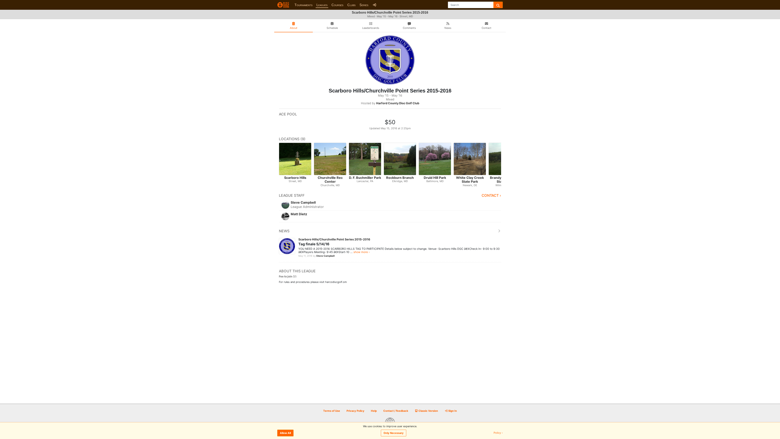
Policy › (498, 433)
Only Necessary (394, 433)
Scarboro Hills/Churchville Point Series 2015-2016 (334, 239)
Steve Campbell (325, 255)
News (284, 231)
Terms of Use (331, 410)
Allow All (285, 433)
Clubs (351, 5)
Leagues (321, 5)
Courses (337, 5)
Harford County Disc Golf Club (397, 103)
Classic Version (428, 410)
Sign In (452, 410)
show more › (361, 252)
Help (374, 410)
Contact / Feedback (395, 410)
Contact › (491, 195)
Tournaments (303, 5)
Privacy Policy (355, 410)
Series (364, 5)
